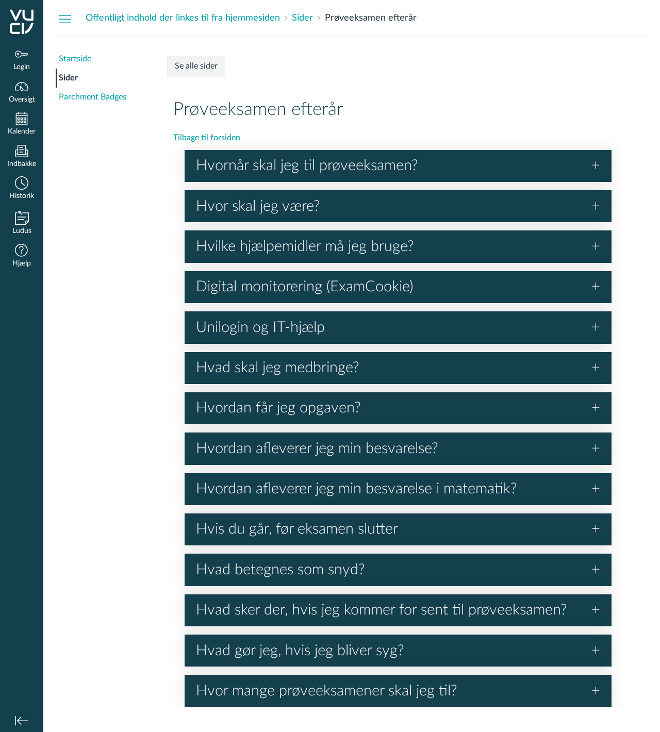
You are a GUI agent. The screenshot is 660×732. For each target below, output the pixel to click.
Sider (68, 78)
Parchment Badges (92, 97)
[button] (21, 189)
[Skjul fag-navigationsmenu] (65, 18)
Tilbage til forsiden (206, 138)
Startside (75, 59)
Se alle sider (196, 66)
